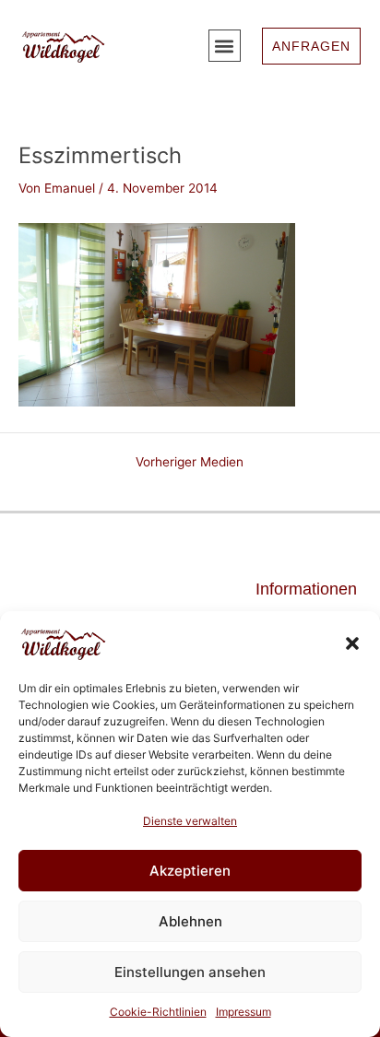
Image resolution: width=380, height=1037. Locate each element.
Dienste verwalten (190, 821)
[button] (352, 643)
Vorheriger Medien (189, 462)
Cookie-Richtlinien (158, 1012)
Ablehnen (190, 921)
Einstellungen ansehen (190, 972)
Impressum (243, 1012)
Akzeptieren (190, 870)
